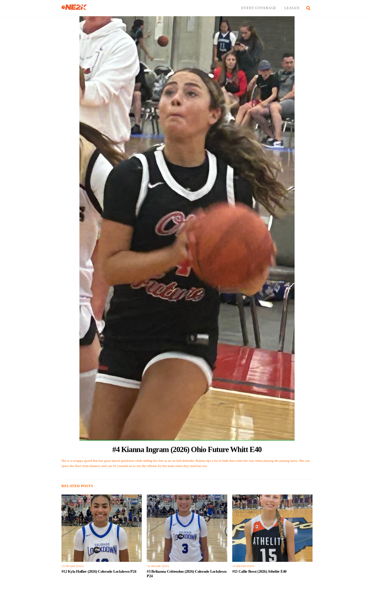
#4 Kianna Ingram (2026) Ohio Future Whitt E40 (186, 449)
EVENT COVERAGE (258, 8)
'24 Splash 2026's (72, 566)
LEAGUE (292, 8)
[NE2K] (74, 8)
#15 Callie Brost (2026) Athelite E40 (259, 571)
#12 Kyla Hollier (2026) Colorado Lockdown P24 (98, 571)
